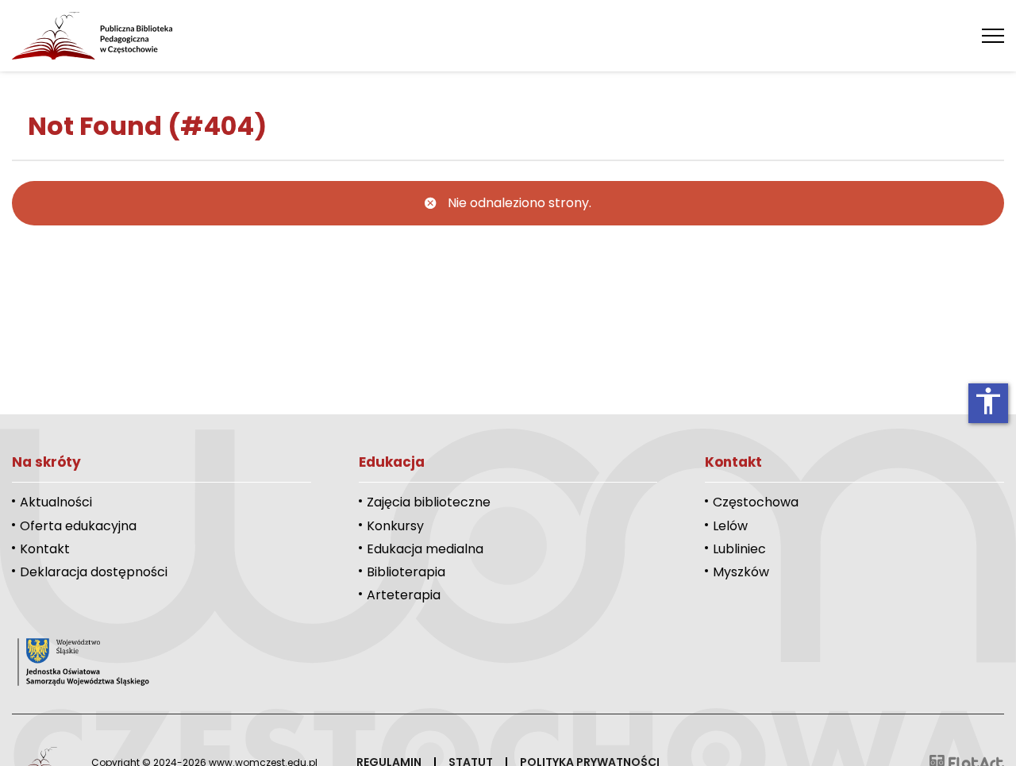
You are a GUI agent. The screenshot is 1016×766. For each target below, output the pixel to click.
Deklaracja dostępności (93, 571)
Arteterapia (404, 594)
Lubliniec (739, 548)
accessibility (988, 401)
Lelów (730, 525)
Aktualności (56, 502)
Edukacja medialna (425, 548)
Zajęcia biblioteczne (429, 502)
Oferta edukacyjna (78, 525)
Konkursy (395, 525)
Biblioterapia (406, 571)
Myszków (741, 571)
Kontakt (45, 548)
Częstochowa (756, 502)
